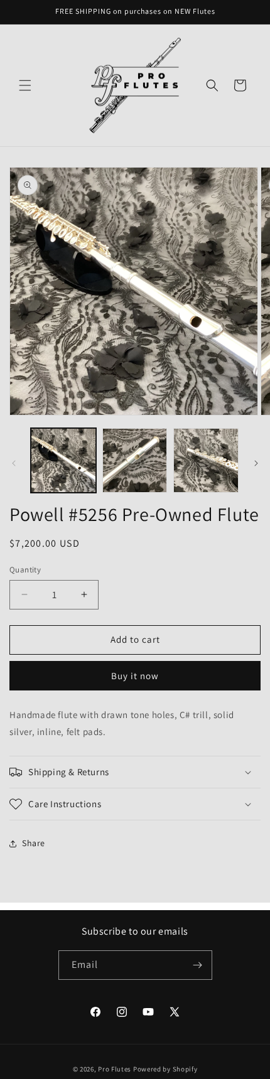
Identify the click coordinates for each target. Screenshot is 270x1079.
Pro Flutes (114, 1069)
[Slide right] (256, 463)
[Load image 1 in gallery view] (63, 460)
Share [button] (33, 843)
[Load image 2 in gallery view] (135, 460)
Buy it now (135, 676)
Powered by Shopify (165, 1069)
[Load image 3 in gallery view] (206, 460)
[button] (25, 85)
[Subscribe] (198, 965)
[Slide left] (14, 463)
